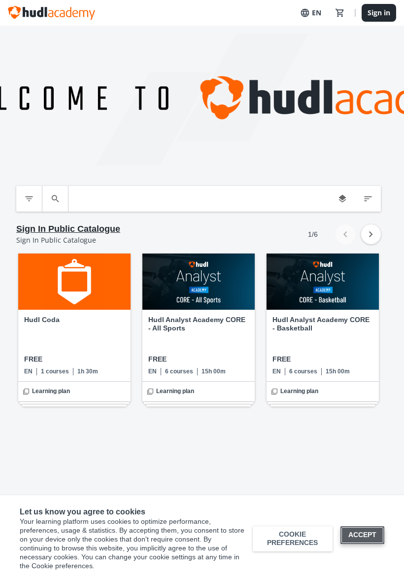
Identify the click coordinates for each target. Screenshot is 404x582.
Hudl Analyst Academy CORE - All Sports (196, 324)
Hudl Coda (42, 320)
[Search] (55, 199)
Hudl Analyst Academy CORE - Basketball (321, 324)
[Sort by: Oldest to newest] (368, 199)
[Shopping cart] (340, 13)
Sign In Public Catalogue (68, 229)
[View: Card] (342, 199)
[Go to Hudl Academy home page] (51, 13)
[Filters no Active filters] (29, 199)
